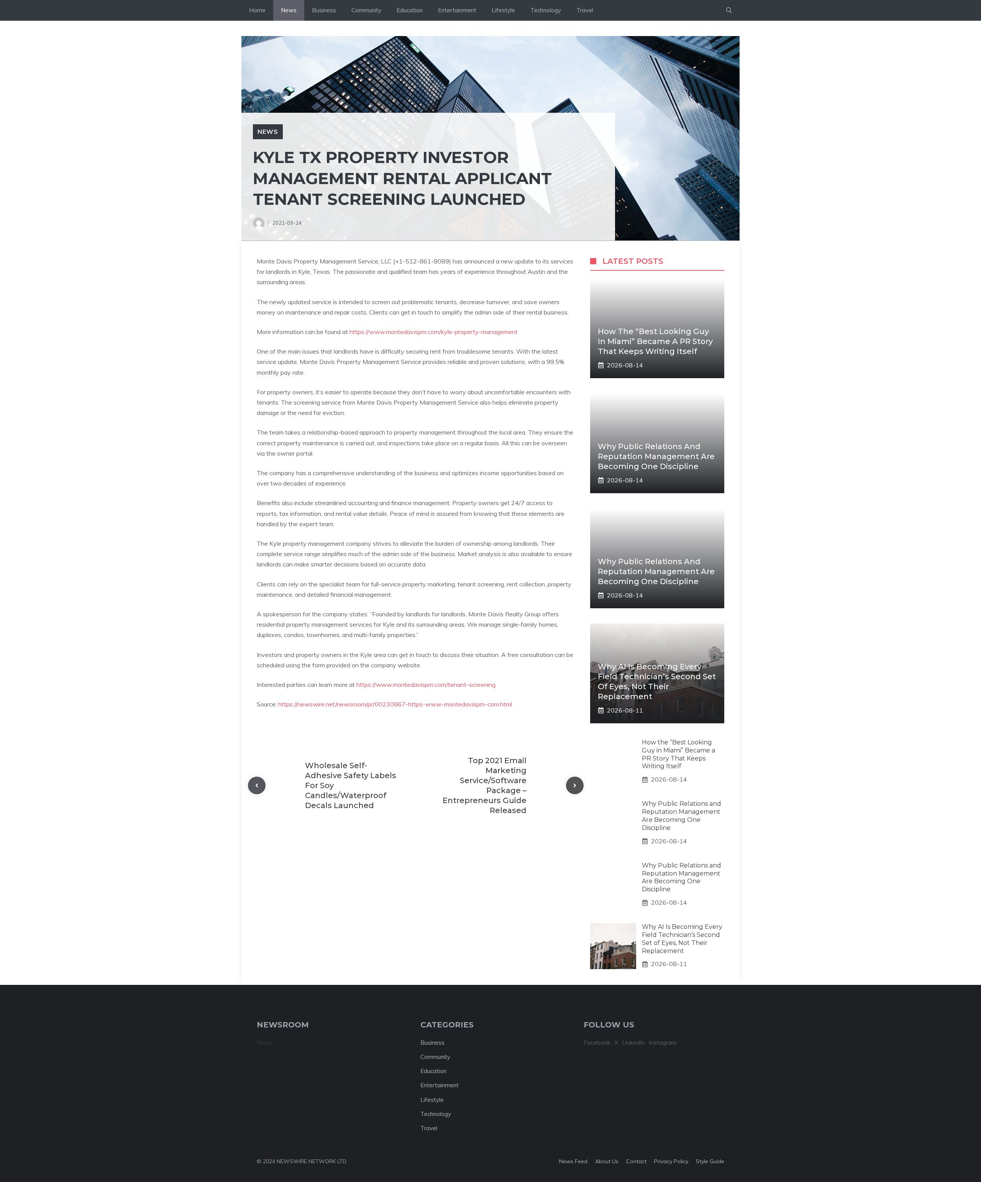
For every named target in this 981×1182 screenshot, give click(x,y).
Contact (636, 1161)
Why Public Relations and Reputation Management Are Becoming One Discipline (656, 456)
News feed (573, 1161)
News (289, 10)
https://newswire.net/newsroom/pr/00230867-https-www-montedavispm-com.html (395, 704)
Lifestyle (503, 10)
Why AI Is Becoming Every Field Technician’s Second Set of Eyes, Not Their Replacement (682, 938)
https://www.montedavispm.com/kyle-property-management (433, 332)
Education (410, 10)
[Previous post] (256, 785)
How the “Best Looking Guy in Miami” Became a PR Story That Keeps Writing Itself (655, 341)
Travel (584, 10)
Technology (545, 10)
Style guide (710, 1161)
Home (257, 10)
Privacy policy (671, 1161)
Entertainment (457, 10)
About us (606, 1161)
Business (324, 10)
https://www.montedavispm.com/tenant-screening (425, 684)
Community (366, 10)
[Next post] (574, 785)
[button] (729, 10)
